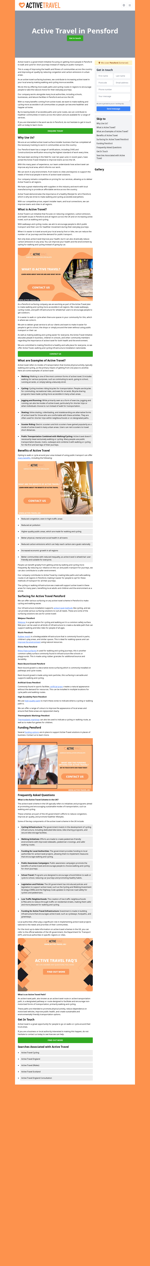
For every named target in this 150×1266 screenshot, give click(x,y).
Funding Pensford (104, 143)
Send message (113, 108)
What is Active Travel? (106, 127)
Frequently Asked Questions (109, 147)
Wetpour (22, 622)
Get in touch (75, 38)
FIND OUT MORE (55, 1040)
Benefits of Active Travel (107, 135)
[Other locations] (123, 5)
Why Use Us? (102, 123)
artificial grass (56, 686)
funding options (32, 732)
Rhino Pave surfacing (27, 650)
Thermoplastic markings (28, 719)
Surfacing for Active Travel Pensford (112, 139)
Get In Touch (102, 151)
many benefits (24, 458)
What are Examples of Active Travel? (112, 131)
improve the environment (29, 642)
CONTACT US (55, 354)
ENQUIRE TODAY (55, 131)
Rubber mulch (24, 636)
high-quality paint (32, 700)
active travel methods (63, 608)
